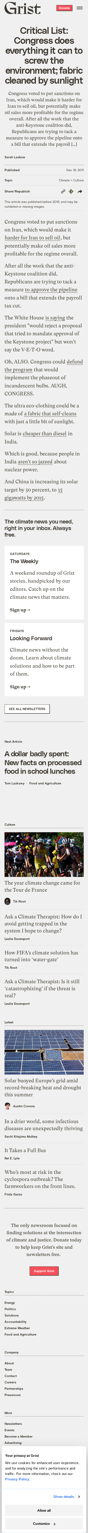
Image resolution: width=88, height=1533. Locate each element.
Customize (41, 1524)
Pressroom (13, 1395)
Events (9, 1430)
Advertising (13, 1443)
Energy (10, 1302)
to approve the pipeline (51, 289)
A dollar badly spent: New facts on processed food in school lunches (43, 762)
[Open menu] (80, 7)
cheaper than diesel (45, 433)
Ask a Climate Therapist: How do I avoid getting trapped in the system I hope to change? (43, 924)
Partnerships (14, 1388)
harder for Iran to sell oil (32, 238)
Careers (10, 1382)
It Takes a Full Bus (25, 1150)
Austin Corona (24, 1106)
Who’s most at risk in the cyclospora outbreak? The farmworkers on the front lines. (40, 1179)
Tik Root (19, 901)
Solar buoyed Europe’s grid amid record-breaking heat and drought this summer (43, 1087)
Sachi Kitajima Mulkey (21, 1136)
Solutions (12, 1315)
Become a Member (18, 1436)
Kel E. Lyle (12, 1158)
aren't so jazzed (35, 462)
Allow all (44, 1510)
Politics (10, 1309)
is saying (55, 318)
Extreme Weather (17, 1328)
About (9, 1363)
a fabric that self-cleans (50, 413)
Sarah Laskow (15, 157)
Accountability (16, 1322)
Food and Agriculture (45, 783)
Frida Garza (13, 1194)
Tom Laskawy (15, 783)
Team (8, 1369)
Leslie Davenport (17, 939)
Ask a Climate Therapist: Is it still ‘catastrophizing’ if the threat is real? (42, 988)
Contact (11, 1376)
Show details (63, 1497)
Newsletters (13, 1424)
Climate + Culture (71, 180)
